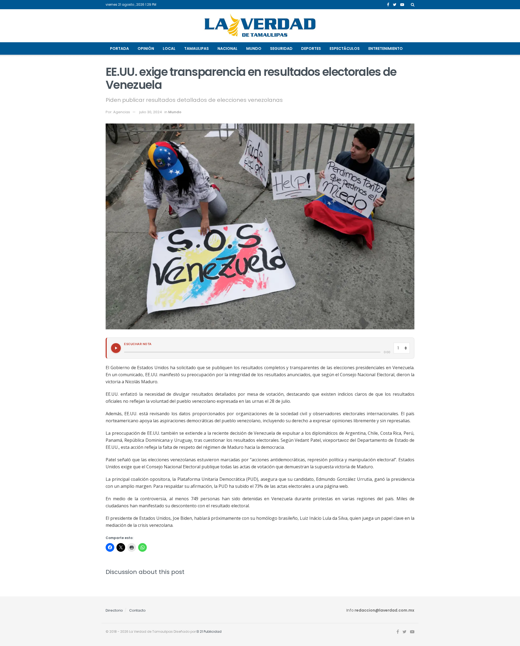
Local (169, 48)
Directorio (114, 610)
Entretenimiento (385, 48)
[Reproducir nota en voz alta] (116, 348)
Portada (119, 48)
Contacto (137, 610)
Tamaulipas (196, 48)
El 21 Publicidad (209, 631)
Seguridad (281, 48)
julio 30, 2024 (150, 112)
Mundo (253, 48)
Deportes (311, 48)
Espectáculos (345, 48)
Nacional (227, 48)
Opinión (146, 48)
